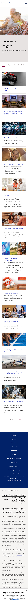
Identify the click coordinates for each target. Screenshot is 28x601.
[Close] (26, 590)
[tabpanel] (14, 245)
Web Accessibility (14, 443)
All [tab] (3, 65)
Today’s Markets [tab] (11, 65)
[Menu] (26, 3)
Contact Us (14, 450)
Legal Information (14, 446)
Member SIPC (19, 555)
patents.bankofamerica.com (16, 480)
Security (14, 439)
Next (19, 419)
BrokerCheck (14, 462)
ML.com (14, 454)
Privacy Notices (15, 599)
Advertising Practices (14, 466)
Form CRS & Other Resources (14, 458)
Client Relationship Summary (19, 526)
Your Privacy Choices (13, 470)
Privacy (14, 435)
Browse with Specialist (14, 473)
